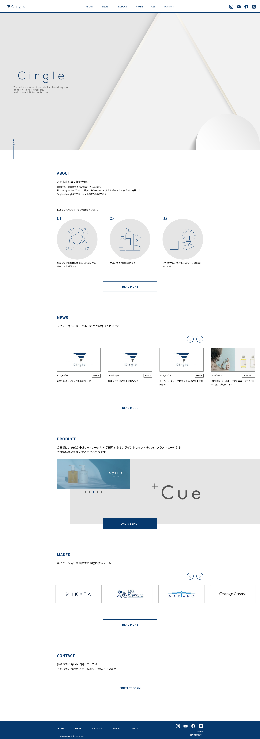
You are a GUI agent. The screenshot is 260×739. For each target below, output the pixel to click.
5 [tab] (101, 492)
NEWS (105, 6)
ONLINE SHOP (130, 524)
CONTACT (169, 6)
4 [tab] (97, 492)
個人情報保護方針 (196, 735)
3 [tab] (93, 492)
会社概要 (200, 731)
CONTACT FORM (130, 688)
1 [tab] (85, 492)
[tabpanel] (93, 474)
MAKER (139, 6)
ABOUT (89, 6)
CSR (153, 6)
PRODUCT (122, 6)
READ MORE (130, 286)
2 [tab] (89, 492)
